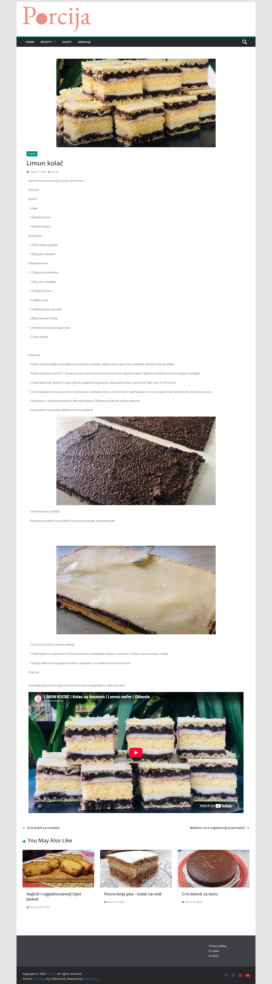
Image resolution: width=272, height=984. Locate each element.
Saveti (66, 42)
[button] (54, 42)
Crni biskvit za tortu (200, 894)
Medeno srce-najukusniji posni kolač (217, 828)
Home (30, 42)
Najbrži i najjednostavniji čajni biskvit (53, 896)
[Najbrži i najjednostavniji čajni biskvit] (58, 852)
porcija (55, 171)
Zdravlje (84, 42)
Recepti (46, 42)
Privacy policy (218, 946)
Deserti (32, 153)
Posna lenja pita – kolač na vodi (132, 894)
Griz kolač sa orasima (43, 828)
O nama (214, 951)
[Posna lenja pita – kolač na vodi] (136, 852)
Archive (214, 956)
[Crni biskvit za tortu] (213, 852)
